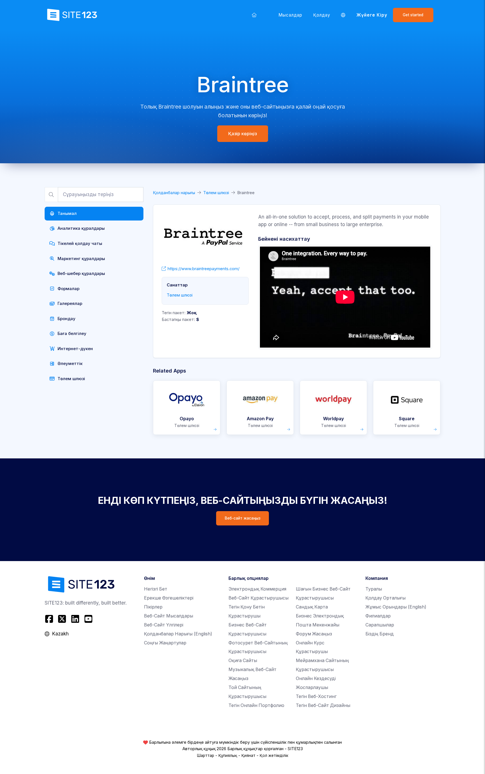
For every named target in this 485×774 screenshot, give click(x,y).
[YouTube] (88, 619)
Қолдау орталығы (385, 598)
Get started (413, 15)
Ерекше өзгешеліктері (168, 598)
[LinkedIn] (75, 619)
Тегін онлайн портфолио (256, 705)
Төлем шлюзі (216, 192)
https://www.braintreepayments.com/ (203, 268)
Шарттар (205, 755)
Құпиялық (227, 755)
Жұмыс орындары (395, 607)
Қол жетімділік (274, 755)
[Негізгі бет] (254, 14)
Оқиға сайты (242, 660)
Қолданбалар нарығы (174, 192)
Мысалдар (290, 15)
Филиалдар (378, 616)
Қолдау (321, 15)
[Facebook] (50, 619)
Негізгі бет (155, 589)
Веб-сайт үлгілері (163, 625)
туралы (373, 589)
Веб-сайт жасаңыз (242, 518)
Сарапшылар (379, 625)
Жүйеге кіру (372, 15)
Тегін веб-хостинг (316, 696)
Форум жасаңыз (314, 634)
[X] (62, 619)
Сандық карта (312, 607)
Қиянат (248, 755)
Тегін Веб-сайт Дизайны (323, 705)
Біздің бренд (379, 634)
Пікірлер (153, 607)
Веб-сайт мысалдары (168, 616)
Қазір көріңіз (242, 133)
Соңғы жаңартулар (165, 643)
